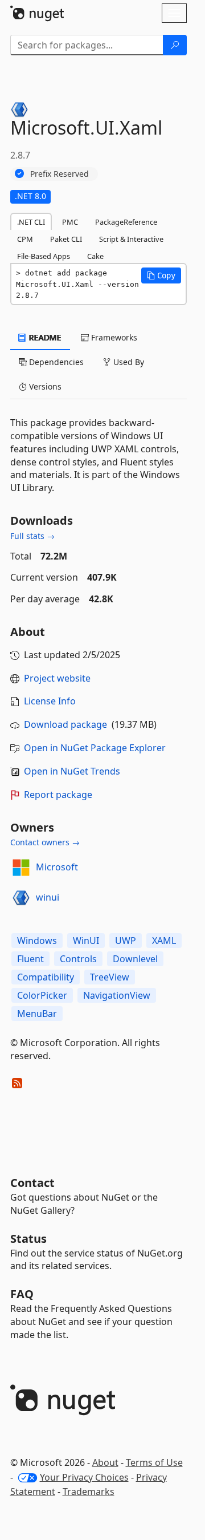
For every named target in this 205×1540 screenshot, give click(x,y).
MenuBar (37, 1013)
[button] (161, 275)
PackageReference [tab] (126, 222)
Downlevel (135, 959)
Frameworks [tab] (113, 337)
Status (28, 1238)
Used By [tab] (127, 361)
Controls (78, 959)
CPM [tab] (25, 239)
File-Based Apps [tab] (43, 256)
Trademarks (88, 1491)
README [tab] (44, 337)
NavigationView (116, 995)
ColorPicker (42, 995)
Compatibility (45, 977)
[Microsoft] (21, 867)
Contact (32, 1182)
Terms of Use (154, 1462)
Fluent (30, 959)
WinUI (86, 940)
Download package (65, 724)
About (105, 1462)
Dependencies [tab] (55, 361)
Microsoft (57, 867)
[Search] (175, 45)
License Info (50, 701)
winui (47, 897)
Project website (57, 678)
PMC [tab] (70, 222)
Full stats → (32, 535)
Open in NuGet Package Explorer (95, 747)
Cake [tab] (95, 256)
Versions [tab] (44, 386)
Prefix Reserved (59, 173)
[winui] (21, 897)
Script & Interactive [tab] (131, 239)
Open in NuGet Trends (72, 771)
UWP (125, 940)
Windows (37, 940)
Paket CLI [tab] (66, 239)
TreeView (109, 977)
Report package (58, 794)
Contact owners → (45, 842)
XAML (164, 940)
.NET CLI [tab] (31, 222)
